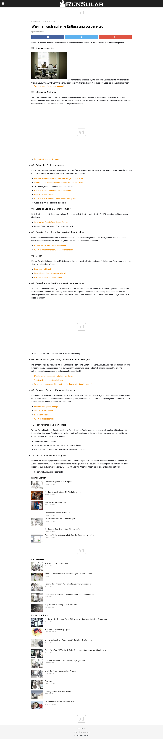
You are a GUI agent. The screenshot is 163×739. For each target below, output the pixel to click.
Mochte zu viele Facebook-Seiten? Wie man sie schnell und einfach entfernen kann (76, 619)
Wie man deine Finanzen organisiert (49, 86)
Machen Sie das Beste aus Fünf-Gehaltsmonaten (63, 492)
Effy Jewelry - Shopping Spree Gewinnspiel (61, 605)
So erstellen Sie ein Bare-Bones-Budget (51, 222)
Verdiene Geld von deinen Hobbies (48, 380)
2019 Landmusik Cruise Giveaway (57, 563)
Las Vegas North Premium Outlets (58, 692)
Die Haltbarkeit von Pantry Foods (48, 277)
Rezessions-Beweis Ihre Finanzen (57, 513)
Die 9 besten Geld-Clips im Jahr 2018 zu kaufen (63, 529)
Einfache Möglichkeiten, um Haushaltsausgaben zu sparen (58, 178)
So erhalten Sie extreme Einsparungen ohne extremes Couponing (69, 594)
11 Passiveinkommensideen (55, 502)
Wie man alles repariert (43, 419)
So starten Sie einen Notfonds (46, 159)
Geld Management (49, 21)
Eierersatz (49, 681)
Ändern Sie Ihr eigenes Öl (44, 411)
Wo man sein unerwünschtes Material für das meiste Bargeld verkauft (63, 384)
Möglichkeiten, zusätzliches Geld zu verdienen (53, 376)
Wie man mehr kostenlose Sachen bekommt (52, 191)
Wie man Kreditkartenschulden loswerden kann (53, 250)
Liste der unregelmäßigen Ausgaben (59, 482)
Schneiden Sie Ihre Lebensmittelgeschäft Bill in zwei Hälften (59, 182)
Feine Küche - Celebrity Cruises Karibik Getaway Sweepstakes (68, 584)
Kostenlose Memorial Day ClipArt (57, 630)
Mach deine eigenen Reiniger (46, 407)
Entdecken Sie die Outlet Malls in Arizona (60, 671)
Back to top (82, 728)
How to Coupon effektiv (44, 195)
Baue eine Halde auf (42, 269)
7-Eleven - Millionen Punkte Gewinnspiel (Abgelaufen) (65, 661)
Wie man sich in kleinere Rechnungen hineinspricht (55, 199)
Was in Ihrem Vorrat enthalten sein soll (50, 273)
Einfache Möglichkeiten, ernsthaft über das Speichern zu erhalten (69, 535)
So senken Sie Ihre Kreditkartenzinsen (50, 246)
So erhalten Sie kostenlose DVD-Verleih (60, 702)
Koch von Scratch (41, 415)
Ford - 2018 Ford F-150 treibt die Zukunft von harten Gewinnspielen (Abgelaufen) (75, 650)
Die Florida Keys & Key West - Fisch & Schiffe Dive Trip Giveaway (68, 640)
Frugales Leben (36, 21)
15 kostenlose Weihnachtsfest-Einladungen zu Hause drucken (68, 574)
